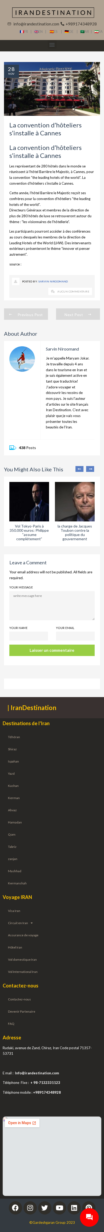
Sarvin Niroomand (53, 281)
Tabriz (12, 847)
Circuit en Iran (18, 923)
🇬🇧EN (39, 31)
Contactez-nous (19, 999)
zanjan (12, 859)
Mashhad (14, 871)
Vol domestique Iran (22, 959)
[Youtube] (59, 1208)
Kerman (14, 798)
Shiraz (12, 749)
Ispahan (13, 761)
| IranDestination (31, 707)
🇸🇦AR (85, 31)
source (15, 264)
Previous (79, 469)
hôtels (53, 166)
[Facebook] (15, 1208)
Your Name (18, 628)
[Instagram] (30, 1208)
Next (90, 469)
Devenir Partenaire (21, 1011)
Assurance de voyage (23, 935)
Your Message (21, 587)
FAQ (11, 1024)
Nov (11, 73)
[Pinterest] (88, 1208)
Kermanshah (17, 883)
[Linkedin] (74, 1208)
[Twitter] (44, 1208)
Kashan (13, 786)
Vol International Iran (23, 972)
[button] (52, 44)
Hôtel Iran (15, 947)
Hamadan (15, 822)
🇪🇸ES (55, 31)
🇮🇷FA (98, 31)
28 (11, 69)
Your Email (65, 628)
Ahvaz (12, 810)
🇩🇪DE (71, 31)
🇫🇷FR (24, 31)
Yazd (11, 773)
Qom (11, 834)
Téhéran (14, 737)
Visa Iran (14, 911)
